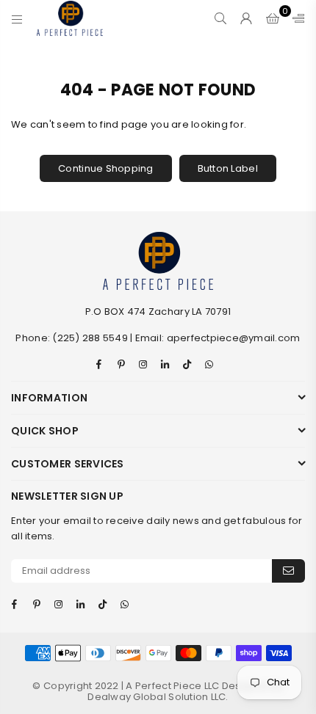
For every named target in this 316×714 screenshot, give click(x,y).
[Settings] (295, 18)
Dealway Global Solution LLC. (157, 697)
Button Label (228, 168)
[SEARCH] (221, 18)
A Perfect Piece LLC (173, 686)
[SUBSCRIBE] (288, 571)
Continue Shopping (105, 168)
